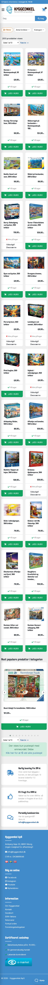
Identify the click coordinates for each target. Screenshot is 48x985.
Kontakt (8, 909)
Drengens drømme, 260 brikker (35, 274)
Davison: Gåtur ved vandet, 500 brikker (11, 626)
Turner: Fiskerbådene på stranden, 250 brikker (36, 225)
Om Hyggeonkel (12, 906)
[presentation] (4, 692)
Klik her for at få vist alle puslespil (24, 752)
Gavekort (9, 913)
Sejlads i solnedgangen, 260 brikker (35, 373)
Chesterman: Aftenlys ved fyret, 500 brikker (12, 574)
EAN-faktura (10, 916)
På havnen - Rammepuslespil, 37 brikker (35, 72)
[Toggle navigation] (2, 9)
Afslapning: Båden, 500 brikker (11, 422)
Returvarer (9, 920)
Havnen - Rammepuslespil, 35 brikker (11, 72)
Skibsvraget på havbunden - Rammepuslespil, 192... (34, 125)
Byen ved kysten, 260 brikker (12, 274)
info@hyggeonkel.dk (28, 822)
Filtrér (8, 30)
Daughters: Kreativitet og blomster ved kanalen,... (33, 575)
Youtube (11, 884)
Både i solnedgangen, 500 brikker (11, 522)
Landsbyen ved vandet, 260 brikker (35, 323)
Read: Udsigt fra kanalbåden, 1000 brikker (20, 708)
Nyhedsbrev (12, 888)
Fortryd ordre (11, 923)
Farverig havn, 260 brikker (11, 323)
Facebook (12, 877)
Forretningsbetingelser (15, 927)
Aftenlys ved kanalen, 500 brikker (36, 422)
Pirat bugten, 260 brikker (10, 371)
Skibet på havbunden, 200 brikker (36, 175)
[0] (43, 9)
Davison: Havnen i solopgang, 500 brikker (34, 627)
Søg (42, 18)
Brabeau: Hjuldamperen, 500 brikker (35, 472)
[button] (10, 735)
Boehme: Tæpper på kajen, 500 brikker (11, 471)
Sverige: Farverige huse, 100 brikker (11, 122)
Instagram (11, 881)
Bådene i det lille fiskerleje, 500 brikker (34, 523)
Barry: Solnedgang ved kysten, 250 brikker (11, 225)
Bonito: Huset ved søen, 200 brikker (10, 175)
